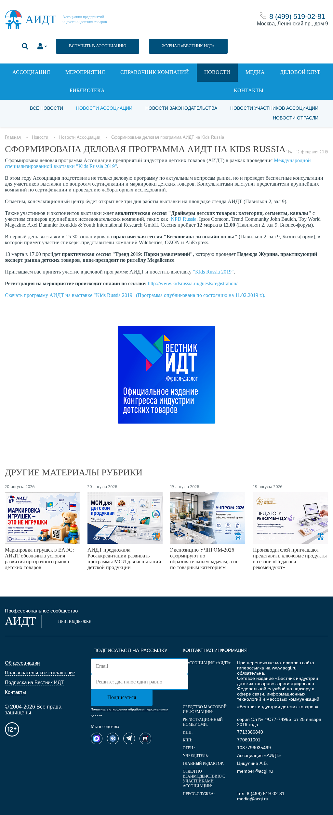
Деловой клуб (300, 72)
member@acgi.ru (255, 771)
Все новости (46, 108)
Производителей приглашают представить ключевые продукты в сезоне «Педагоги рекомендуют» (290, 558)
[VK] (113, 738)
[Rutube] (145, 738)
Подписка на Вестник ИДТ (34, 682)
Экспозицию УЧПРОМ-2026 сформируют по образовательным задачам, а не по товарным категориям (204, 558)
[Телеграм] (129, 738)
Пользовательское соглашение (40, 672)
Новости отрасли (295, 117)
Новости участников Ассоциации (274, 108)
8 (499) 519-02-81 (297, 16)
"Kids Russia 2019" (213, 271)
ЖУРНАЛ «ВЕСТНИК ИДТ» (188, 45)
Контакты (248, 90)
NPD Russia (183, 219)
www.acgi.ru (284, 667)
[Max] (96, 738)
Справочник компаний (154, 72)
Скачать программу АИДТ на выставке (49, 295)
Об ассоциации (22, 663)
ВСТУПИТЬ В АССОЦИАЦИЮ (97, 45)
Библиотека (87, 90)
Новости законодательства (181, 108)
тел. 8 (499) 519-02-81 (261, 793)
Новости (217, 72)
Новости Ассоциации (104, 108)
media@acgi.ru (252, 798)
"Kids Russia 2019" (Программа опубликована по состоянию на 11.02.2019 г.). (179, 295)
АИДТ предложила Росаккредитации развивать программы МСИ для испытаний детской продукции (124, 558)
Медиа (255, 72)
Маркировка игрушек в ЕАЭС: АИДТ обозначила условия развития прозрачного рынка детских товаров (39, 558)
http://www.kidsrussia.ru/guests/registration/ (192, 283)
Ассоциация (31, 72)
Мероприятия (85, 72)
